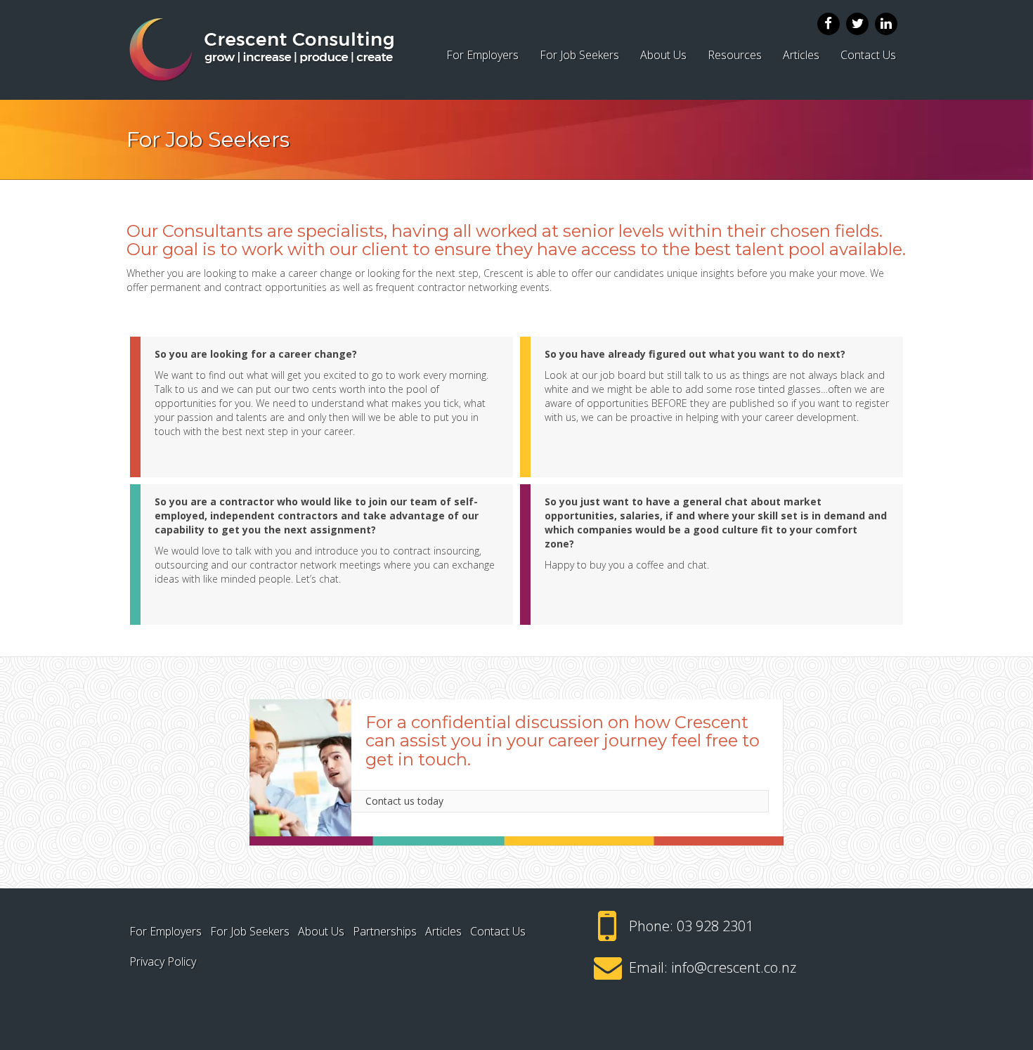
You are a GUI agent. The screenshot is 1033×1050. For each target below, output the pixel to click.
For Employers (482, 55)
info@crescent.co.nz (733, 967)
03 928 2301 (715, 925)
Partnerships (385, 931)
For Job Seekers (579, 55)
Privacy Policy (162, 961)
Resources (735, 55)
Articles (801, 55)
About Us (663, 55)
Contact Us (868, 55)
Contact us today (404, 801)
